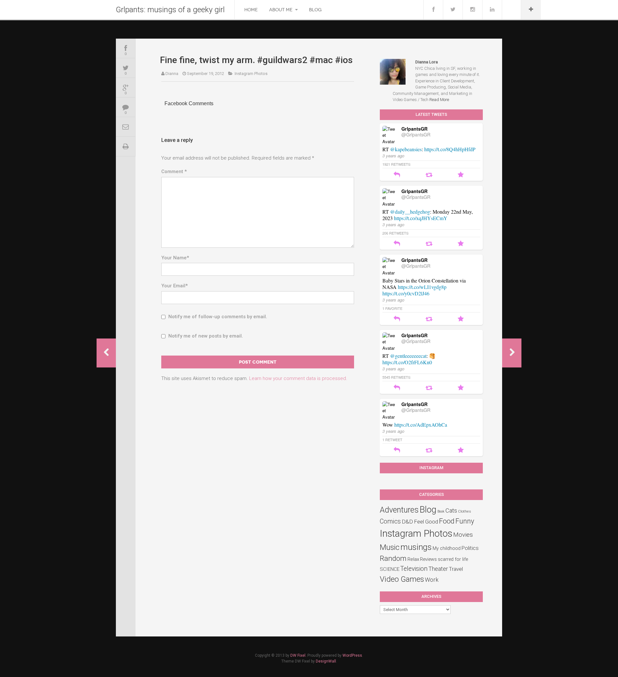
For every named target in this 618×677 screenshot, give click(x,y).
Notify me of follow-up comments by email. (217, 317)
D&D (407, 521)
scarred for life (453, 559)
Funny (464, 521)
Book (441, 511)
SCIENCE (389, 569)
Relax (413, 559)
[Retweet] (429, 175)
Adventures (399, 510)
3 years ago (393, 156)
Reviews (428, 559)
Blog (315, 10)
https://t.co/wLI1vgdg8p (422, 286)
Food (446, 521)
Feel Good (426, 521)
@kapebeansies (406, 149)
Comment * (174, 171)
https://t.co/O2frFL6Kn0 (407, 362)
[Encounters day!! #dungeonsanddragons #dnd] (106, 352)
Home (251, 10)
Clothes (464, 511)
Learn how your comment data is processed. (298, 378)
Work (431, 579)
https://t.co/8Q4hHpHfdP (449, 149)
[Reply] (397, 175)
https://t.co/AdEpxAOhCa (420, 424)
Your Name (175, 258)
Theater (438, 569)
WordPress (352, 655)
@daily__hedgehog (410, 211)
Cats (451, 510)
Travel (456, 569)
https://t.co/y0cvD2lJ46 (405, 293)
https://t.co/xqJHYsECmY (420, 218)
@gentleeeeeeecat (408, 355)
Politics (470, 548)
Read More (439, 99)
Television (413, 568)
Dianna (171, 73)
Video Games (402, 579)
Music (389, 547)
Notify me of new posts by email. (205, 336)
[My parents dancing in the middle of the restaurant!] (511, 352)
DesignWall (326, 661)
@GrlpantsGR (415, 134)
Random (393, 558)
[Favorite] (461, 175)
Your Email (174, 286)
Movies (463, 534)
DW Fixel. (298, 655)
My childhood (447, 548)
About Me (281, 10)
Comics (390, 521)
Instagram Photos (251, 73)
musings (416, 547)
